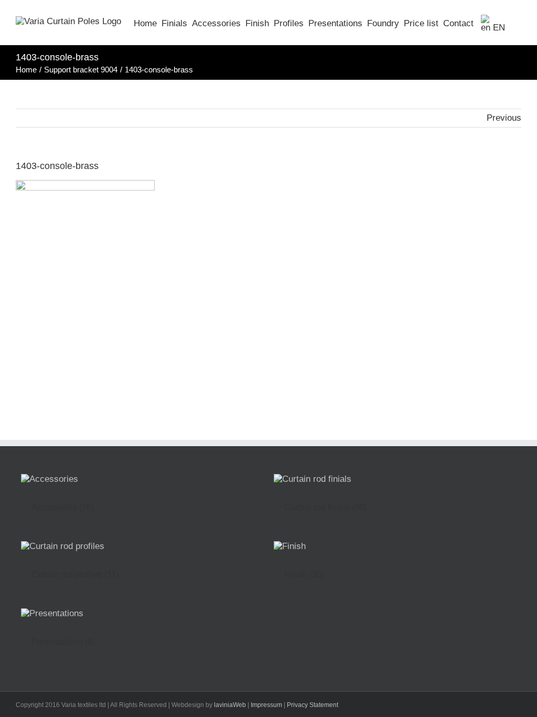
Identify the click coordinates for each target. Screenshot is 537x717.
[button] (513, 22)
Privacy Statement (312, 705)
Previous (504, 118)
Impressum (266, 705)
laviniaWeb (230, 705)
